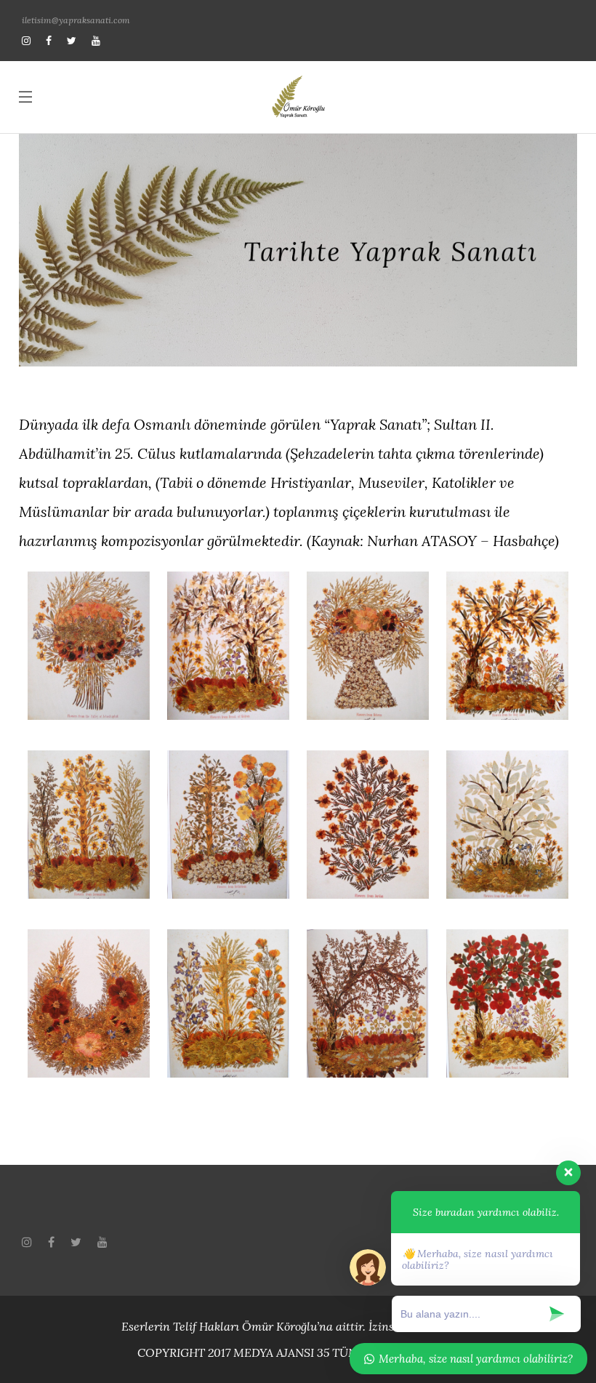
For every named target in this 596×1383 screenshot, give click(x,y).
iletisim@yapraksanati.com (76, 20)
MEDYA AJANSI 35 (281, 1352)
